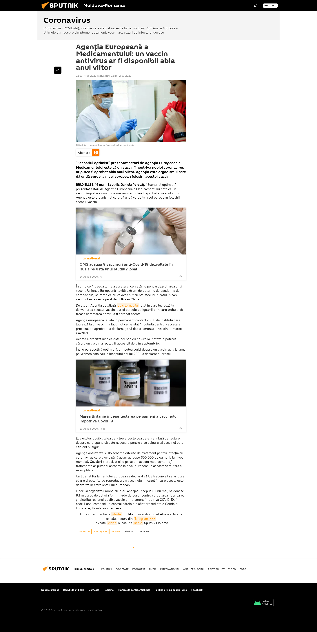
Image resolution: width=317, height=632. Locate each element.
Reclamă (109, 589)
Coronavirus (84, 531)
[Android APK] (263, 603)
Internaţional (90, 258)
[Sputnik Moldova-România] (61, 10)
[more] (180, 276)
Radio (138, 523)
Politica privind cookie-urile (171, 589)
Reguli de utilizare (73, 589)
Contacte (94, 589)
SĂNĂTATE (130, 531)
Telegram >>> (144, 518)
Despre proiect (50, 589)
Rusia (152, 569)
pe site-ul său (128, 305)
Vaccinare (144, 531)
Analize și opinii (193, 569)
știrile (116, 514)
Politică (106, 569)
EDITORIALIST (216, 569)
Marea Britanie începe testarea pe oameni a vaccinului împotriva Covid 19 (129, 418)
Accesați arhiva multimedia (120, 145)
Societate (115, 531)
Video (112, 523)
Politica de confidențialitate (134, 589)
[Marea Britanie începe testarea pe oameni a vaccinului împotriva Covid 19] (131, 383)
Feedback (197, 589)
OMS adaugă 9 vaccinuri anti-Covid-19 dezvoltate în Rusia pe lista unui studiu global (126, 266)
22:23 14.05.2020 (86, 75)
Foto (243, 569)
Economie (138, 569)
